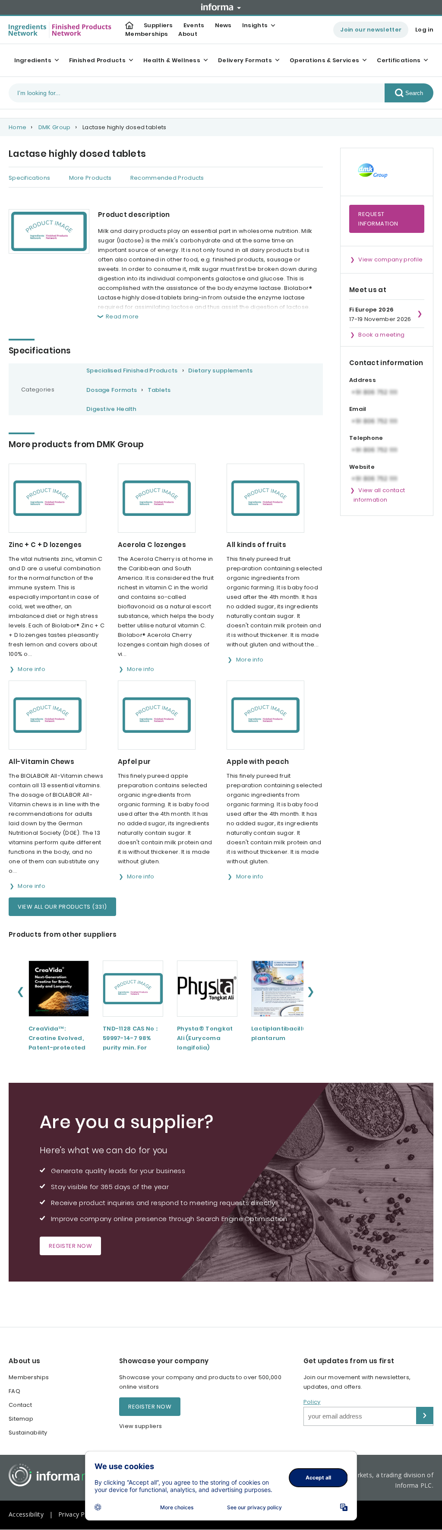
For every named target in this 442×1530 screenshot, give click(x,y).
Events (194, 25)
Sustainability (28, 1432)
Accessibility (26, 1514)
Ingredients (32, 60)
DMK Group (54, 127)
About (187, 34)
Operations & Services (324, 60)
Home (17, 127)
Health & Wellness (171, 60)
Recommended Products (167, 178)
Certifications (398, 60)
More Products (90, 178)
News (223, 25)
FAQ (14, 1391)
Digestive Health (111, 409)
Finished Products (97, 60)
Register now (70, 1246)
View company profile (390, 259)
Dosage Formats (111, 390)
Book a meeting (381, 335)
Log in (424, 29)
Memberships (146, 34)
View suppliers (140, 1426)
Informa (221, 6)
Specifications (29, 178)
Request (378, 219)
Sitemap (21, 1419)
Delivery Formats (245, 60)
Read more (122, 316)
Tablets (159, 390)
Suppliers (158, 25)
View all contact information (379, 495)
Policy (312, 1402)
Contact (20, 1405)
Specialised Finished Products (132, 370)
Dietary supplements (220, 370)
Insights (255, 25)
